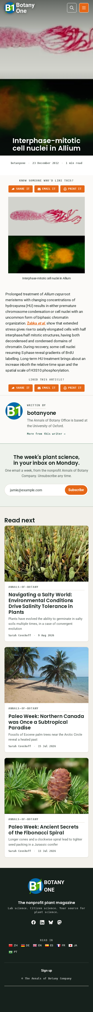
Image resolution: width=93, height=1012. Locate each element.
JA (75, 945)
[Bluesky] (51, 922)
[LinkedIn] (42, 922)
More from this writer (46, 433)
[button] (84, 8)
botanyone (18, 163)
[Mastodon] (59, 922)
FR (63, 945)
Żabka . (36, 323)
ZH (16, 945)
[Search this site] (72, 8)
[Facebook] (33, 922)
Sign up (46, 970)
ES (51, 945)
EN (40, 945)
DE (27, 945)
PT (15, 951)
